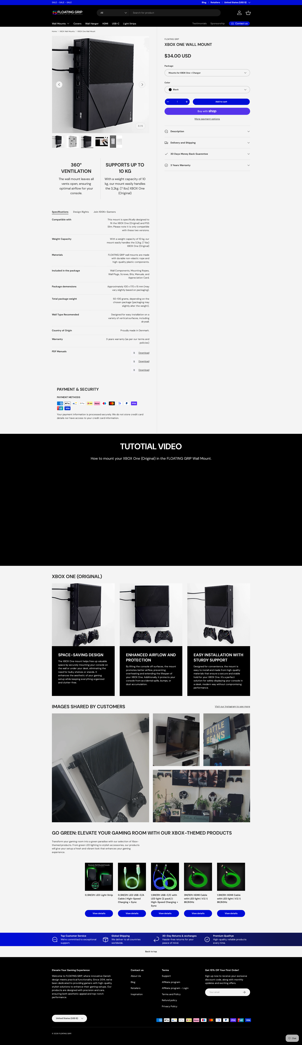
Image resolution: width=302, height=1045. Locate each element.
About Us (136, 976)
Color (167, 82)
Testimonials (199, 23)
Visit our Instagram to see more (232, 706)
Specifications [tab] (60, 211)
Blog (204, 2)
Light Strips (129, 23)
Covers (77, 23)
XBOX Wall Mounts (67, 31)
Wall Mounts (59, 23)
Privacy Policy (169, 1006)
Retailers (215, 2)
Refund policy (169, 1000)
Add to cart (221, 101)
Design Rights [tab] (81, 211)
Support (166, 976)
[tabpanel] (100, 296)
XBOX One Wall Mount (86, 31)
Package (169, 66)
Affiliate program (171, 982)
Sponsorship (217, 23)
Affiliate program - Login (175, 988)
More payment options (207, 119)
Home (54, 31)
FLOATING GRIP (172, 39)
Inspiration (137, 994)
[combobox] (159, 12)
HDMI (105, 23)
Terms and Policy (171, 994)
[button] (248, 12)
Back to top (151, 951)
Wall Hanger (92, 23)
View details (99, 913)
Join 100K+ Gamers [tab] (105, 211)
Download (144, 352)
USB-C (115, 23)
